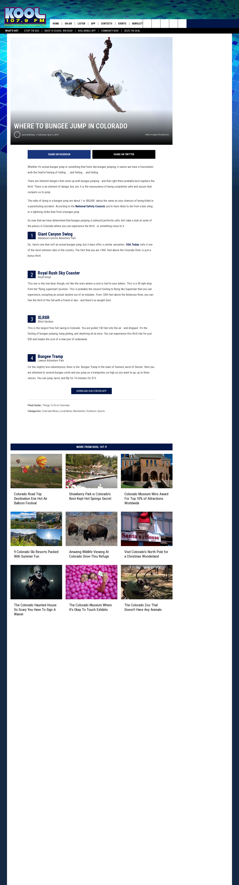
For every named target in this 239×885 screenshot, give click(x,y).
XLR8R (44, 317)
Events (122, 23)
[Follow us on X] (173, 23)
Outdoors (91, 411)
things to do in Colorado (56, 405)
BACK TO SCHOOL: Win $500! (59, 30)
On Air (68, 23)
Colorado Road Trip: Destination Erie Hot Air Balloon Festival (30, 498)
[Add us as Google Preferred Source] (156, 23)
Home (56, 23)
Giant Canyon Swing (55, 234)
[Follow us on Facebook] (164, 23)
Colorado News (50, 411)
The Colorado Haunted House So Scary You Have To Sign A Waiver (35, 609)
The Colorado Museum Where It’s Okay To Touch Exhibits (90, 607)
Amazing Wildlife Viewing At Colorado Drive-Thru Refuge (89, 554)
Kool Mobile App (87, 30)
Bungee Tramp (50, 356)
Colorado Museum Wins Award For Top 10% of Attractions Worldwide (146, 498)
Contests (106, 23)
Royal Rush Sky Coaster (59, 273)
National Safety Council (90, 206)
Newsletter (139, 23)
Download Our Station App (91, 391)
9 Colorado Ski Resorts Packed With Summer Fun (36, 554)
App (93, 23)
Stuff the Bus (31, 30)
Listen (81, 23)
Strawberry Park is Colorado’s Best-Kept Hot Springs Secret (90, 496)
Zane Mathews (28, 134)
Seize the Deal (132, 30)
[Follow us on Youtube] (182, 23)
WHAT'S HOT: (12, 30)
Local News (66, 411)
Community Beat (110, 30)
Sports (101, 411)
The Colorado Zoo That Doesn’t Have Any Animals (143, 607)
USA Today (132, 244)
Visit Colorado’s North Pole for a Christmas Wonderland (146, 554)
